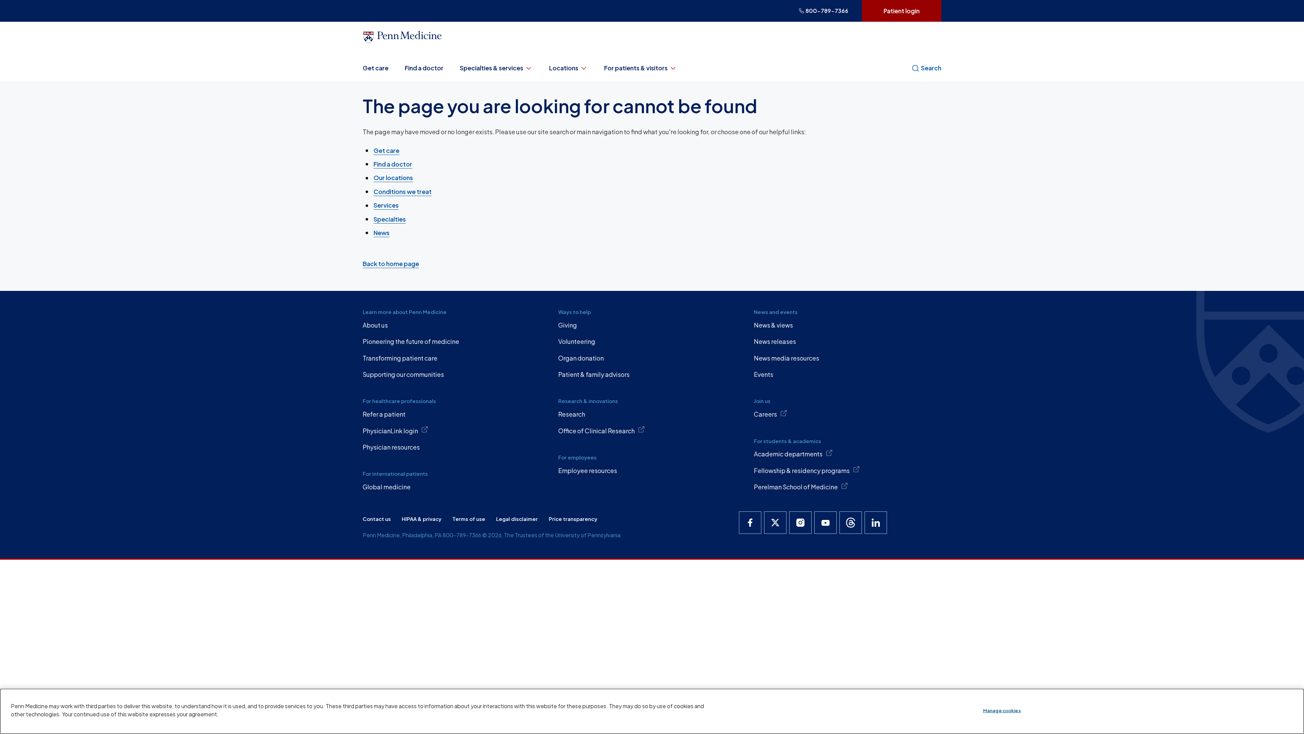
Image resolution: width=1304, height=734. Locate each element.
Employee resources (587, 470)
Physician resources (391, 447)
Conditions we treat (403, 191)
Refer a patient (384, 414)
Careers (765, 414)
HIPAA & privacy (421, 518)
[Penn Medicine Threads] (851, 523)
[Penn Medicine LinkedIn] (876, 523)
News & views (773, 325)
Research (571, 414)
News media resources (786, 358)
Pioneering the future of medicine (411, 341)
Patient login (902, 11)
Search (931, 68)
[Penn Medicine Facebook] (750, 523)
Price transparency (573, 518)
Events (763, 374)
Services (386, 205)
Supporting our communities (403, 374)
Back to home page (391, 263)
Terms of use (468, 518)
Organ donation (581, 358)
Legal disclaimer (517, 518)
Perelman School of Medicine (796, 487)
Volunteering (576, 341)
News (382, 233)
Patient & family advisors (594, 374)
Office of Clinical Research (596, 431)
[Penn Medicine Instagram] (800, 523)
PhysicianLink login (390, 431)
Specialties (390, 219)
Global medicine (387, 487)
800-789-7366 (826, 10)
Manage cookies (1002, 710)
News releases (775, 341)
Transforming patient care (400, 358)
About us (375, 325)
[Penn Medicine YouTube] (825, 523)
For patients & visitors (636, 68)
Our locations (393, 177)
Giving (567, 325)
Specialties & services (491, 68)
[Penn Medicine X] (775, 523)
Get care (375, 68)
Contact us (377, 518)
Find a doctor (424, 68)
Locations (563, 68)
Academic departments (788, 454)
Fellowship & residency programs (802, 470)
